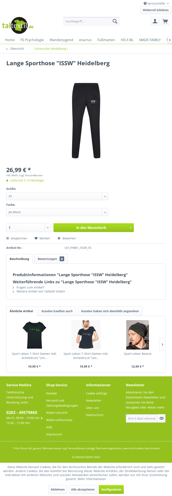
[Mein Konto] (155, 21)
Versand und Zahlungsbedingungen (62, 402)
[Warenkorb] (165, 21)
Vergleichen (18, 238)
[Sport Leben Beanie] (137, 335)
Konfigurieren (111, 489)
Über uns (92, 408)
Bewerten (69, 238)
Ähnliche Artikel (21, 311)
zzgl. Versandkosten (31, 175)
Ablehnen (58, 489)
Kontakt (51, 393)
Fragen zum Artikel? (30, 287)
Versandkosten (77, 448)
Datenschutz (95, 415)
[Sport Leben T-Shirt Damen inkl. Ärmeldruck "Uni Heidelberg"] (34, 335)
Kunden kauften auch (57, 311)
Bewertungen (50, 259)
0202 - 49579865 (21, 412)
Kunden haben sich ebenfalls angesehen (110, 311)
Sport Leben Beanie (137, 354)
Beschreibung (19, 259)
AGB (49, 427)
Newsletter (93, 400)
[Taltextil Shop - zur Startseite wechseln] (17, 25)
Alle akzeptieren (83, 489)
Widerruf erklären (156, 10)
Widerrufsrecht (57, 413)
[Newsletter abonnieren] (161, 418)
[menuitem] (92, 21)
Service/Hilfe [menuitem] (156, 3)
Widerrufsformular (59, 420)
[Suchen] (115, 21)
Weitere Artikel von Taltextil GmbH (40, 291)
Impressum (54, 434)
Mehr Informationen (92, 479)
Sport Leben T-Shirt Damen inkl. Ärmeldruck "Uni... (34, 356)
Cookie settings (96, 393)
